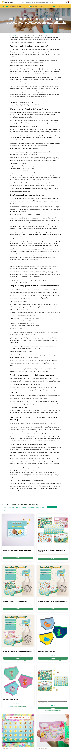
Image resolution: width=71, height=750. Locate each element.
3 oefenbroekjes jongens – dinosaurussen (46, 651)
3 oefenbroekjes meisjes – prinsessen (10, 699)
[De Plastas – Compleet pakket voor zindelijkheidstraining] (18, 581)
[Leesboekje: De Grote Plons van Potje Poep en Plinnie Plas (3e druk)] (18, 530)
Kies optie (53, 658)
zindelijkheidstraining (49, 40)
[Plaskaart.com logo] (7, 1)
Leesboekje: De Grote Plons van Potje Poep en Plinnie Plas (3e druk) (17, 550)
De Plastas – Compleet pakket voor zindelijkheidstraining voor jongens (53, 601)
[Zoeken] (66, 2)
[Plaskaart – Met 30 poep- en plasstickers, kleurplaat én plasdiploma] (53, 680)
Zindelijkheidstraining (15, 35)
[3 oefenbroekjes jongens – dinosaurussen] (53, 631)
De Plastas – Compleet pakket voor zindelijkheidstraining (15, 601)
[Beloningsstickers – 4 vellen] (18, 730)
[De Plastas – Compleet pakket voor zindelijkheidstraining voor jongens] (53, 581)
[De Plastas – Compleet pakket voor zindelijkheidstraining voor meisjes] (18, 631)
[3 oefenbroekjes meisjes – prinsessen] (18, 680)
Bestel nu (18, 557)
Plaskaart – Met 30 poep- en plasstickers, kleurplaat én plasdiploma (52, 701)
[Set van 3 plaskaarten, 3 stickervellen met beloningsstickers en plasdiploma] (53, 530)
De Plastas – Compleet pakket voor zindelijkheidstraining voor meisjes (17, 651)
